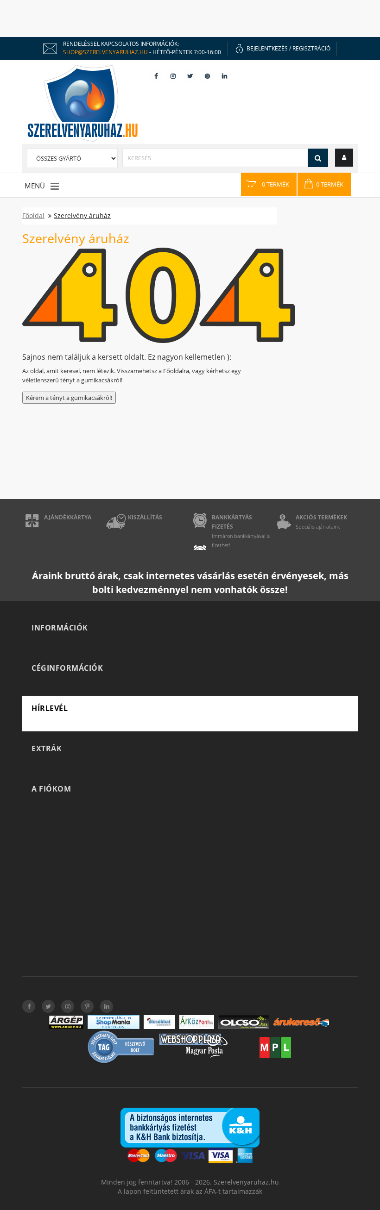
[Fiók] (344, 157)
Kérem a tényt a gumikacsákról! (69, 397)
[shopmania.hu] (113, 1022)
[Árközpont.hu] (196, 1022)
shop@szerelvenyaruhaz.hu (105, 52)
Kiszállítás (145, 517)
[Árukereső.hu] (301, 1022)
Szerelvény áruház (82, 215)
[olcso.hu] (243, 1022)
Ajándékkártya (67, 517)
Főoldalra (176, 371)
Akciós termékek (321, 517)
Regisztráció (311, 48)
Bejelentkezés (267, 48)
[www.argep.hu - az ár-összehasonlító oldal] (66, 1022)
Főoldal (33, 215)
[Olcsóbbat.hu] (159, 1022)
